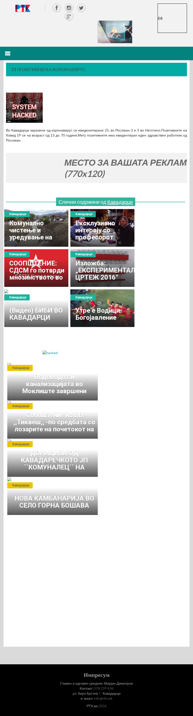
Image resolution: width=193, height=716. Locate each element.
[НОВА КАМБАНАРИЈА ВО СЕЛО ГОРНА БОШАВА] (53, 496)
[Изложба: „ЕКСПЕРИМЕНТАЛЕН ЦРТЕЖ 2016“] (102, 268)
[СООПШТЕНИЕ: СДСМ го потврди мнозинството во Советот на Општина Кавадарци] (36, 268)
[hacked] (50, 352)
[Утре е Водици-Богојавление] (102, 308)
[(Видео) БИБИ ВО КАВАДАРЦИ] (36, 308)
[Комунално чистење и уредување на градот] (36, 228)
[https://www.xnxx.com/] (115, 31)
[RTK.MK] (23, 8)
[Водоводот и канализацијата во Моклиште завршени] (53, 382)
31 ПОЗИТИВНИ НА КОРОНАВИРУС (48, 69)
